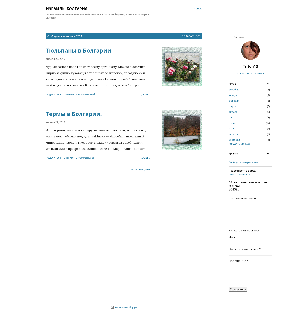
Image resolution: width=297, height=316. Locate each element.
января (233, 95)
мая (231, 117)
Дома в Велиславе (240, 173)
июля (232, 128)
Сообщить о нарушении (243, 162)
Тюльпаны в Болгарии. (79, 50)
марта (232, 106)
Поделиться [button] (53, 94)
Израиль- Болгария (66, 8)
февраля (234, 100)
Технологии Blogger (125, 307)
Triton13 (250, 66)
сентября (234, 139)
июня (232, 122)
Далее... (145, 94)
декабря (234, 89)
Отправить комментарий (79, 94)
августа (233, 134)
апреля (233, 111)
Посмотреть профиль (250, 73)
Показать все (191, 36)
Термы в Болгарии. (74, 114)
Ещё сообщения (140, 169)
